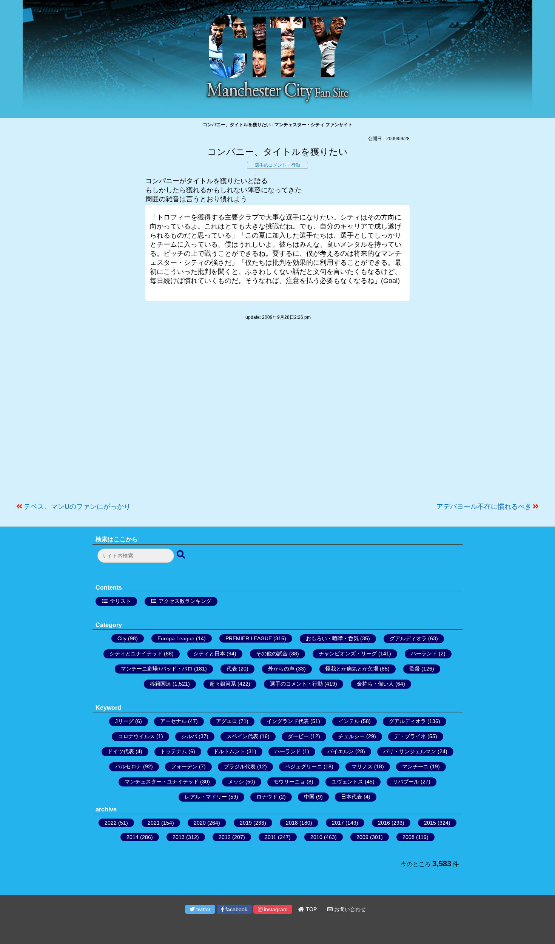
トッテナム (173, 751)
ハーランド (424, 653)
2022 (111, 823)
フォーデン (184, 766)
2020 (200, 823)
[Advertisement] (277, 415)
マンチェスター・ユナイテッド (162, 782)
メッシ (236, 782)
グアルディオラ (408, 638)
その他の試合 (272, 653)
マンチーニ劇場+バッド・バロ (157, 669)
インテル (348, 721)
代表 (232, 669)
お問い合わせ (349, 909)
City (121, 638)
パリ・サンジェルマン (409, 751)
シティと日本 (209, 653)
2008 (408, 837)
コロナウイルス (136, 736)
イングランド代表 (288, 721)
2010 (316, 837)
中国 (309, 797)
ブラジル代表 (240, 766)
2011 (270, 837)
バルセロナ (128, 766)
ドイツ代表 (121, 751)
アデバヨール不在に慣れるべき (484, 506)
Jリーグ (124, 721)
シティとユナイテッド (135, 653)
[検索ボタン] (182, 555)
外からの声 (281, 669)
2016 (384, 823)
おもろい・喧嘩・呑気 (332, 638)
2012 (225, 837)
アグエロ (226, 721)
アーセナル (173, 721)
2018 (292, 823)
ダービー (298, 736)
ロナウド (267, 797)
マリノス (362, 766)
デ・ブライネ (410, 736)
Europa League (175, 638)
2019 (246, 823)
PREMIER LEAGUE (248, 638)
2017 (338, 823)
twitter (203, 909)
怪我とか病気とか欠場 (351, 669)
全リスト (120, 601)
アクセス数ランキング (185, 601)
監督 (414, 669)
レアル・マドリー (206, 797)
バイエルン (340, 751)
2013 (179, 837)
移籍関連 (160, 684)
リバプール (406, 782)
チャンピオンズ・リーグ (348, 653)
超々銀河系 (223, 684)
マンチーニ (415, 766)
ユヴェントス (347, 782)
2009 (362, 837)
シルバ (189, 736)
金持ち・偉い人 (375, 684)
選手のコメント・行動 (277, 165)
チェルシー (351, 736)
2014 (132, 837)
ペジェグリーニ (303, 766)
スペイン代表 (242, 736)
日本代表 (351, 797)
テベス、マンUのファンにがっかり (77, 506)
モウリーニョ (289, 782)
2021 (154, 823)
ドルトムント (229, 751)
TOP (310, 909)
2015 (430, 823)
